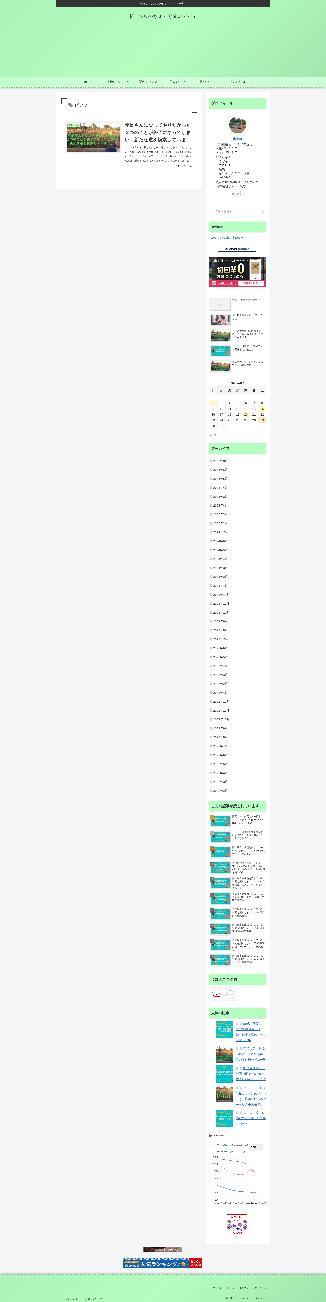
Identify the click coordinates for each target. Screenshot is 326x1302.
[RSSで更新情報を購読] (242, 193)
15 (262, 409)
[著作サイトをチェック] (233, 193)
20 (246, 414)
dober (237, 139)
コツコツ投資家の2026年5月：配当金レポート (251, 1118)
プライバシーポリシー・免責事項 (231, 1288)
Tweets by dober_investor (226, 237)
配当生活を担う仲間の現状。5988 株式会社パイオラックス (251, 1074)
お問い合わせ (259, 1288)
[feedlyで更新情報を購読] (238, 193)
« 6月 (212, 435)
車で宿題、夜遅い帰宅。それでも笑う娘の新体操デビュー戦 (251, 1054)
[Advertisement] (163, 51)
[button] (263, 212)
